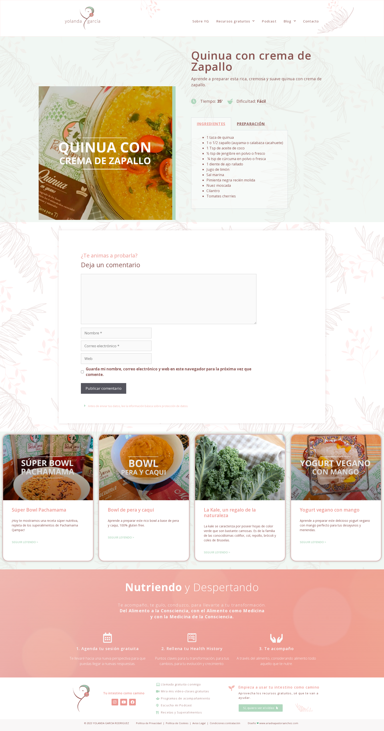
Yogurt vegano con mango (330, 510)
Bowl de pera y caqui (131, 510)
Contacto (311, 21)
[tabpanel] (239, 169)
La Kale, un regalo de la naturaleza (230, 512)
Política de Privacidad (149, 723)
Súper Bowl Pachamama (39, 510)
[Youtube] (123, 702)
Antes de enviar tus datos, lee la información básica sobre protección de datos (138, 406)
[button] (147, 405)
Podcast (269, 21)
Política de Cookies (177, 723)
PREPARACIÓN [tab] (251, 123)
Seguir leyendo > (25, 542)
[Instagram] (115, 702)
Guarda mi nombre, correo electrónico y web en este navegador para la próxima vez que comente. (168, 371)
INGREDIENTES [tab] (211, 123)
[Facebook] (132, 702)
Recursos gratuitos (233, 21)
